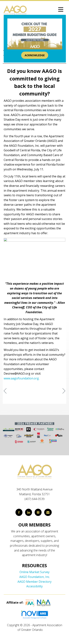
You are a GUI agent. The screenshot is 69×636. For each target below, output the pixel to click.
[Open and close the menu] (46, 9)
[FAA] (30, 602)
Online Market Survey (34, 572)
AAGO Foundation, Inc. (34, 577)
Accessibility (34, 586)
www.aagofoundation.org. (21, 378)
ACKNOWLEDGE (35, 55)
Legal (48, 630)
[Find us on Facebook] (18, 512)
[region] (64, 391)
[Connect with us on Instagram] (38, 512)
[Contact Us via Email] (48, 512)
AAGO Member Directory (34, 582)
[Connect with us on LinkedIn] (28, 512)
